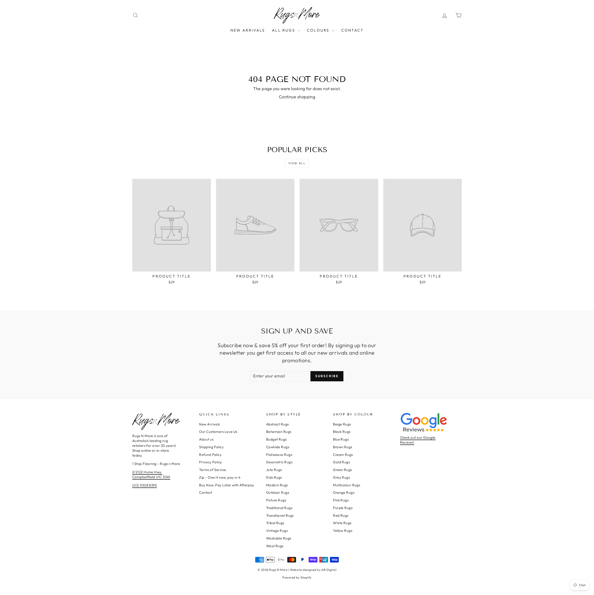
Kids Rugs (274, 477)
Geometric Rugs (279, 462)
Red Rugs (341, 515)
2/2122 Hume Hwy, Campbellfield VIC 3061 (151, 474)
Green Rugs (342, 470)
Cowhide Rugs (277, 447)
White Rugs (342, 523)
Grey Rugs (341, 477)
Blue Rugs (341, 439)
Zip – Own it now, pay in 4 (219, 477)
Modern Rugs (277, 485)
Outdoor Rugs (277, 492)
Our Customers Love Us (218, 431)
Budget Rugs (276, 439)
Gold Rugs (341, 462)
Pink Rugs (341, 500)
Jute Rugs (274, 470)
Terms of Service (212, 470)
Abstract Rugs (277, 424)
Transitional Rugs (280, 515)
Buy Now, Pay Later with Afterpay (226, 485)
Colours (319, 30)
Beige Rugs (342, 424)
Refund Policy (210, 454)
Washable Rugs (278, 538)
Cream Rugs (343, 454)
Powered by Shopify (296, 577)
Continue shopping (297, 96)
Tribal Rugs (275, 523)
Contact (352, 30)
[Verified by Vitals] (21, 570)
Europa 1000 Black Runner (23, 564)
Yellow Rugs (342, 530)
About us (206, 439)
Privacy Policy (210, 462)
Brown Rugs (342, 447)
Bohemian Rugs (278, 431)
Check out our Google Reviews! (418, 440)
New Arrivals (247, 30)
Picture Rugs (276, 500)
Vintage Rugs (277, 530)
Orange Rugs (343, 492)
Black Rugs (342, 431)
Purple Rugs (342, 508)
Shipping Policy (211, 447)
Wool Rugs (275, 546)
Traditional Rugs (279, 508)
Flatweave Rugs (279, 454)
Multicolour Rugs (346, 485)
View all (297, 163)
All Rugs (284, 30)
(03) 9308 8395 (144, 485)
